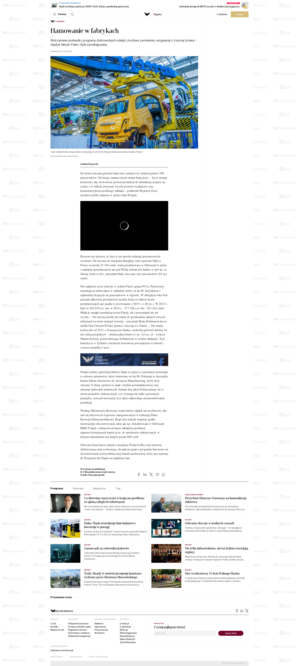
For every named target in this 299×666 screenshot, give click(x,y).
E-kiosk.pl (124, 623)
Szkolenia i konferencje (61, 650)
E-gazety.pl (125, 626)
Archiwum (100, 633)
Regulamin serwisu (77, 630)
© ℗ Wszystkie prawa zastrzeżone (97, 472)
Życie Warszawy (128, 642)
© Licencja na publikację (92, 469)
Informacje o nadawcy (79, 633)
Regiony (60, 21)
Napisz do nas (57, 630)
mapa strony (56, 657)
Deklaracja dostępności (79, 636)
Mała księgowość (128, 633)
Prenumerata (101, 630)
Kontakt (54, 626)
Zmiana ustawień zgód (79, 626)
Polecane (78, 488)
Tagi (117, 488)
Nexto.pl (124, 630)
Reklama (99, 623)
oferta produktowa (98, 657)
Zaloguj (239, 14)
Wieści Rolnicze (127, 639)
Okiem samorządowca (194, 495)
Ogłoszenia (100, 626)
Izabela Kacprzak (89, 164)
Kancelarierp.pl (127, 636)
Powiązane (56, 488)
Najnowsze (99, 488)
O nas (53, 623)
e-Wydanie (222, 14)
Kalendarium (76, 657)
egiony (158, 14)
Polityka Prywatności (78, 623)
